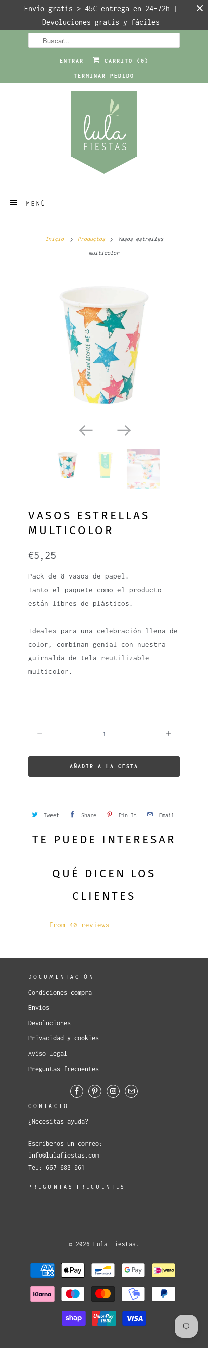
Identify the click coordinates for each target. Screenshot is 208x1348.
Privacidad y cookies (63, 1038)
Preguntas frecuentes (63, 1069)
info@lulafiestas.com (63, 1155)
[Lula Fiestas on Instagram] (113, 1091)
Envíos (38, 1008)
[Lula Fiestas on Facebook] (76, 1091)
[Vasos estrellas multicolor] (104, 345)
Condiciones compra (60, 992)
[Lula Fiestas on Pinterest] (94, 1091)
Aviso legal (47, 1053)
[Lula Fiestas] (104, 135)
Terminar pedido (104, 76)
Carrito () (124, 61)
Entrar (72, 61)
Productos (91, 239)
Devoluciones (49, 1023)
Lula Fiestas (114, 1244)
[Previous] (85, 429)
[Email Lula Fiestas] (131, 1091)
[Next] (123, 429)
